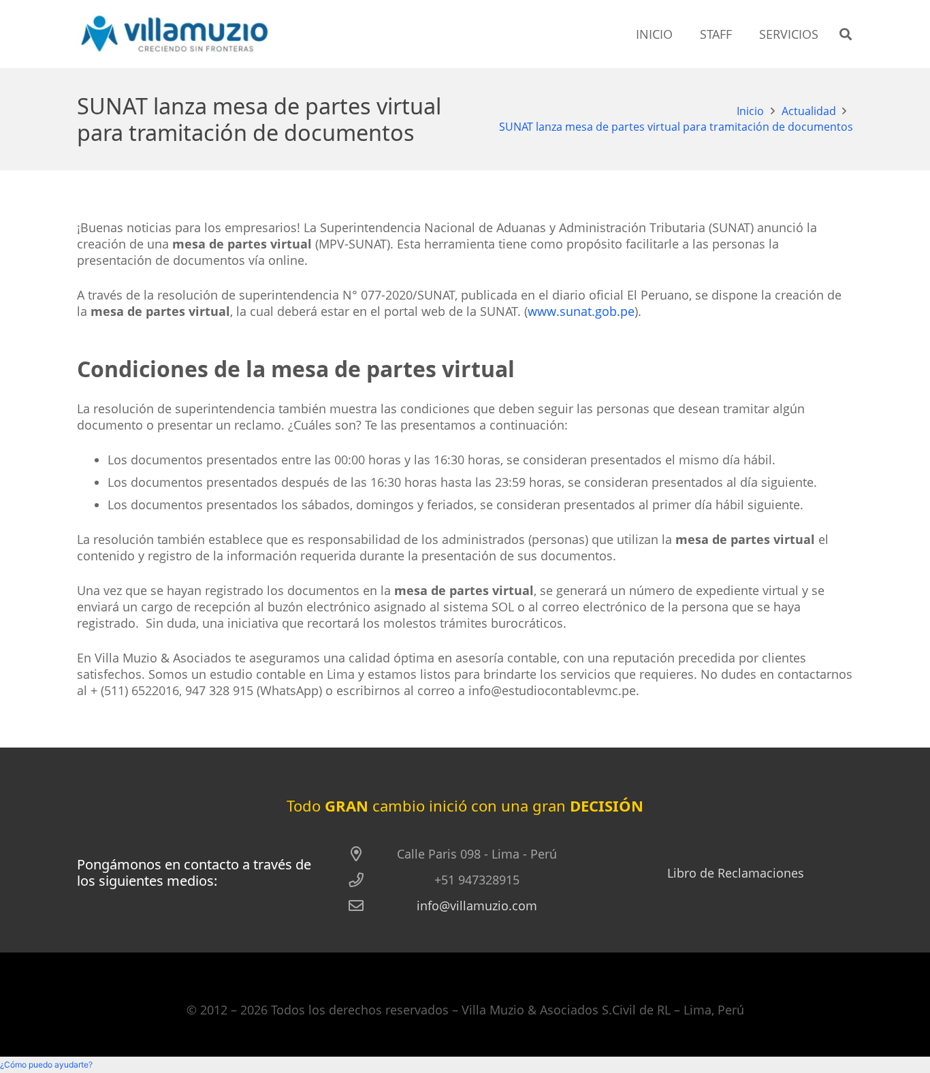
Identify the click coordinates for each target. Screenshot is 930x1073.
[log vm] (175, 34)
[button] (845, 34)
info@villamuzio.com (477, 905)
